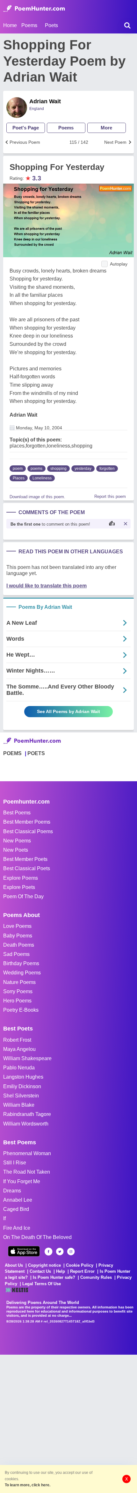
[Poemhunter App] (24, 1251)
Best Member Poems (26, 822)
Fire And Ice (16, 1228)
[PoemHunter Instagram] (71, 1252)
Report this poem (110, 496)
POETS (36, 753)
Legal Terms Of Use (41, 1283)
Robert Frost (17, 1040)
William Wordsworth (25, 1123)
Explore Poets (19, 887)
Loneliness (42, 478)
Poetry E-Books (21, 1010)
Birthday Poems (21, 963)
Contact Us (40, 1271)
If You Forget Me (21, 1181)
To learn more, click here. (27, 1485)
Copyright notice (44, 1265)
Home (10, 25)
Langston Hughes (23, 1077)
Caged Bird (16, 1209)
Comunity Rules (96, 1277)
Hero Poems (17, 1000)
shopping (58, 468)
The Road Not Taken (26, 1172)
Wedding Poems (22, 972)
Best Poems (17, 812)
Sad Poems (16, 954)
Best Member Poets (25, 859)
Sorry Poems (17, 991)
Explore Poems (20, 878)
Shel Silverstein (21, 1095)
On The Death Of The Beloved (37, 1237)
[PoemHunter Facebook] (49, 1252)
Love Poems (17, 926)
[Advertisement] (68, 1423)
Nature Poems (19, 982)
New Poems (17, 840)
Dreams (12, 1190)
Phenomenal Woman (27, 1153)
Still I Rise (14, 1162)
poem (18, 468)
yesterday (83, 468)
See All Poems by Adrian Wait (68, 711)
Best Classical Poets (26, 868)
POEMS (12, 753)
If (4, 1218)
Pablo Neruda (19, 1067)
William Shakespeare (27, 1058)
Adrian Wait (45, 101)
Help (60, 1271)
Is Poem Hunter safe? (54, 1277)
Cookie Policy (79, 1265)
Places (19, 478)
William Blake (18, 1105)
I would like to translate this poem (46, 585)
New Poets (15, 850)
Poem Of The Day (23, 896)
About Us (14, 1265)
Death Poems (18, 945)
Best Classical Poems (28, 831)
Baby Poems (17, 935)
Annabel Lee (17, 1200)
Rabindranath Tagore (27, 1114)
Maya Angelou (19, 1049)
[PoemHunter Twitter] (60, 1252)
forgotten (107, 468)
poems (36, 468)
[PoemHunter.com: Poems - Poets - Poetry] (34, 8)
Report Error (82, 1271)
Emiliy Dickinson (22, 1086)
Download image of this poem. (37, 496)
